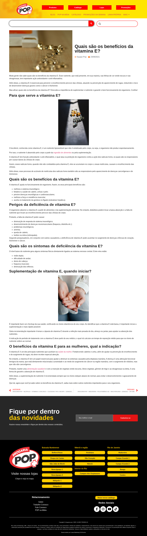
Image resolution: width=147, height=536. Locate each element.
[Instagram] (103, 509)
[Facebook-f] (97, 509)
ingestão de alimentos (62, 153)
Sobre (40, 502)
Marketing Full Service (80, 532)
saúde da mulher (65, 352)
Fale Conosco (41, 507)
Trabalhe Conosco (40, 505)
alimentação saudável (36, 369)
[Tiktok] (116, 509)
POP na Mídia (41, 510)
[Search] (91, 23)
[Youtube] (109, 509)
